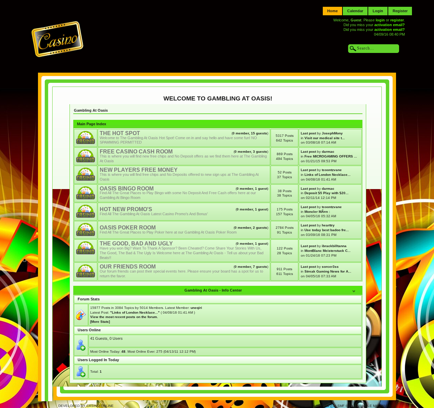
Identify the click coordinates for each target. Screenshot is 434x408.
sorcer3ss (330, 266)
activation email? (389, 25)
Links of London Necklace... (327, 175)
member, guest (252, 188)
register (397, 20)
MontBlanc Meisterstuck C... (327, 251)
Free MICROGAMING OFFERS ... (330, 156)
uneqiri (196, 308)
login (380, 20)
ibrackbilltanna (334, 246)
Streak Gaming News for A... (327, 271)
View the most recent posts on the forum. (124, 317)
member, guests (250, 133)
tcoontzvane (332, 170)
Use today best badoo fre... (326, 230)
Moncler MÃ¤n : (317, 212)
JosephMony (332, 133)
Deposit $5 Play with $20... (326, 193)
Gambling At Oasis (91, 110)
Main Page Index (91, 124)
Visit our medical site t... (324, 138)
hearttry (328, 225)
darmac (328, 151)
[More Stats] (100, 321)
